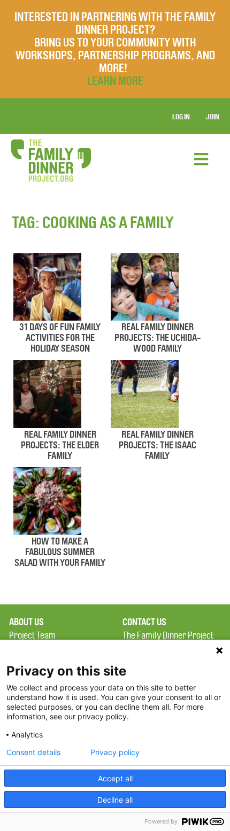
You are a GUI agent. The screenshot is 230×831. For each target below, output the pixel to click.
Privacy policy (115, 752)
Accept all (115, 778)
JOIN (212, 116)
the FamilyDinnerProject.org (51, 160)
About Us (26, 622)
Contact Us (144, 622)
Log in (181, 116)
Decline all (115, 799)
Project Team (32, 635)
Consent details (33, 752)
